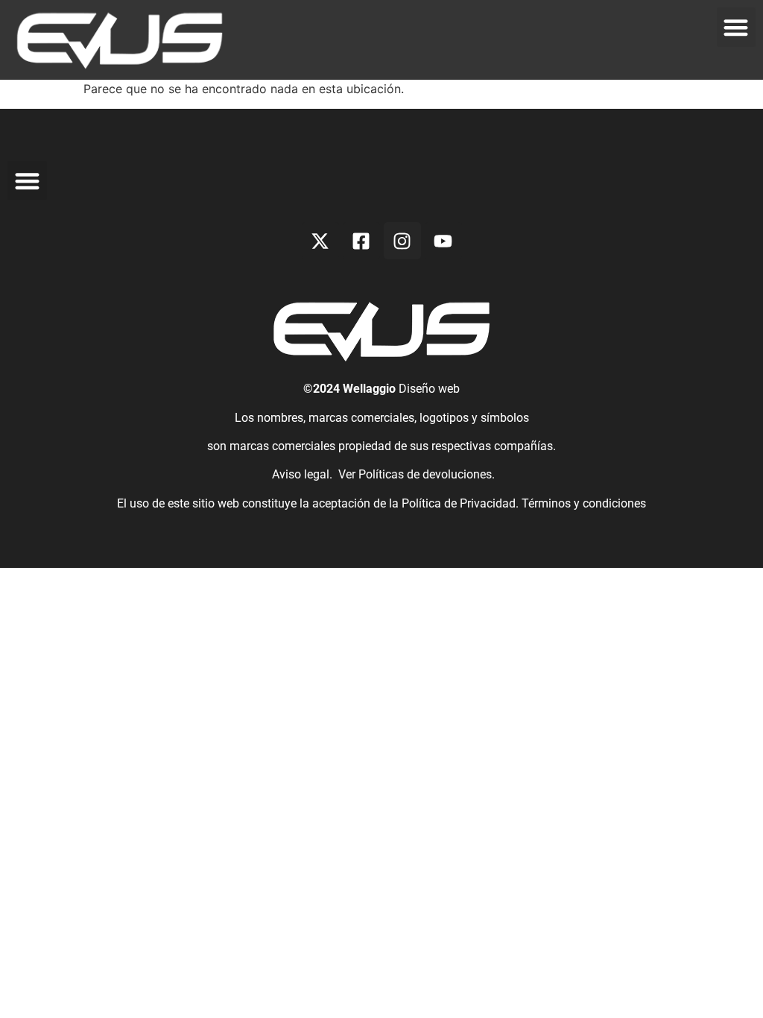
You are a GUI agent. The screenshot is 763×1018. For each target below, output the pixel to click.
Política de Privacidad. (462, 503)
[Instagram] (402, 240)
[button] (736, 27)
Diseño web (429, 389)
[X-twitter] (320, 240)
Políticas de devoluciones (425, 474)
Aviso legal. (300, 474)
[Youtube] (443, 240)
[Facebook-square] (361, 240)
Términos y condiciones (584, 503)
